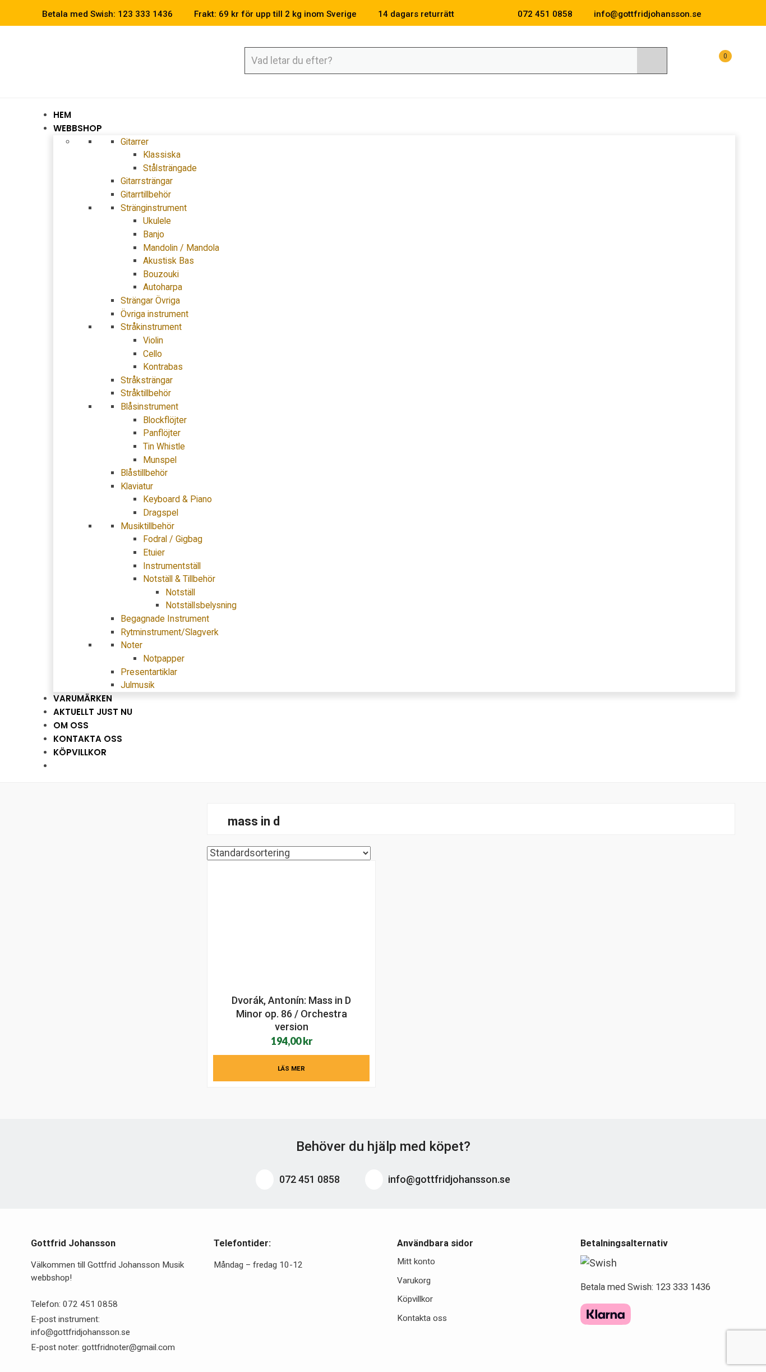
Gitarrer (136, 141)
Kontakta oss (422, 1318)
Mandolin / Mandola (181, 247)
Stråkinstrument (152, 327)
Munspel (160, 460)
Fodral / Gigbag (172, 539)
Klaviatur (138, 486)
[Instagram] (731, 14)
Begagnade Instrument (165, 618)
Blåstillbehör (144, 472)
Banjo (153, 234)
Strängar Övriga (150, 300)
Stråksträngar (147, 380)
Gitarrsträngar (147, 181)
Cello (152, 353)
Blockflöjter (165, 420)
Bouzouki (161, 274)
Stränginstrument (155, 208)
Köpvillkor (80, 752)
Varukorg (414, 1280)
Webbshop (78, 128)
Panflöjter (162, 433)
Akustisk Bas (168, 260)
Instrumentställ (172, 566)
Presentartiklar (149, 672)
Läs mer (291, 1068)
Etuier (154, 552)
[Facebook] (715, 14)
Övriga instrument (154, 314)
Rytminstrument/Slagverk (170, 632)
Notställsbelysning (201, 605)
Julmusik (138, 685)
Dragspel (160, 512)
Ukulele (157, 220)
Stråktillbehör (146, 393)
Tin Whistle (164, 446)
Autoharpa (162, 287)
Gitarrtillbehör (146, 194)
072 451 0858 (308, 1179)
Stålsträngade (170, 168)
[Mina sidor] (687, 62)
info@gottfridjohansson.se (448, 1179)
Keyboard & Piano (177, 499)
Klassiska (162, 154)
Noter (133, 645)
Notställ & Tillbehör (180, 578)
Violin (153, 340)
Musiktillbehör (149, 526)
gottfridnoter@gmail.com (128, 1347)
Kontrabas (163, 366)
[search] (652, 61)
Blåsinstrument (151, 406)
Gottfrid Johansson (112, 60)
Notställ (180, 592)
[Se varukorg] (715, 62)
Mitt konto (416, 1261)
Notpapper (163, 658)
